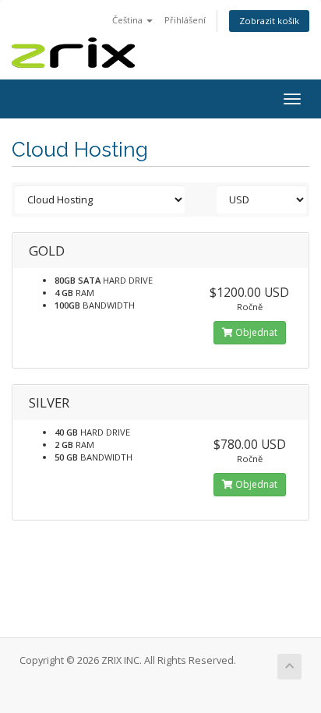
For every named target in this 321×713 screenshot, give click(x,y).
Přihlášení (185, 20)
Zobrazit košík (269, 20)
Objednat (255, 332)
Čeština (128, 20)
